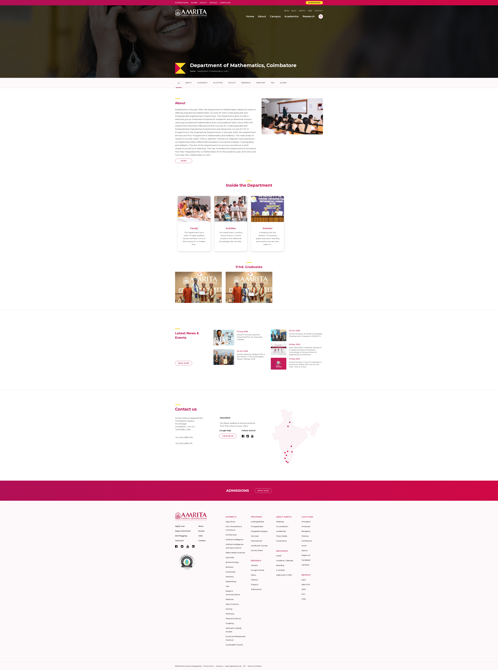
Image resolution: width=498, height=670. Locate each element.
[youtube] (252, 436)
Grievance (219, 666)
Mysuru (305, 550)
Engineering (231, 581)
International (182, 3)
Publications (256, 589)
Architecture (231, 535)
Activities (218, 83)
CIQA (304, 599)
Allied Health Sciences (235, 553)
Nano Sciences (232, 604)
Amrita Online (257, 550)
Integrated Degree (259, 531)
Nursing (229, 609)
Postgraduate (257, 526)
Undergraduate (257, 522)
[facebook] (243, 436)
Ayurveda (230, 557)
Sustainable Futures (234, 645)
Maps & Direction (183, 531)
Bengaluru (306, 531)
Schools (213, 3)
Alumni (194, 3)
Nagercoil (306, 555)
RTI (244, 666)
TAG (272, 83)
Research (246, 83)
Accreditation (282, 526)
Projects (254, 584)
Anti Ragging (181, 536)
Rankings (280, 522)
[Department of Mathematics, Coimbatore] (179, 83)
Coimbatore (307, 541)
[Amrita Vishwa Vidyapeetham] (191, 13)
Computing (230, 572)
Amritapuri (306, 522)
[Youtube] (187, 546)
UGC (303, 594)
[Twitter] (182, 546)
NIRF (304, 589)
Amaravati (306, 526)
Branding (280, 565)
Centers (254, 565)
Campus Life (225, 3)
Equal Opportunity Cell (233, 666)
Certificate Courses (259, 546)
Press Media (281, 536)
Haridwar (305, 565)
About (188, 83)
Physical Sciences (233, 618)
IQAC (304, 580)
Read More (183, 363)
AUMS (278, 556)
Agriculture (230, 522)
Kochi (304, 546)
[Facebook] (176, 546)
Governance (281, 541)
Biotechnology (232, 562)
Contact (318, 11)
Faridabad (306, 560)
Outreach (179, 541)
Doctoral (254, 536)
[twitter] (247, 436)
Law (227, 586)
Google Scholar (257, 570)
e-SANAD (280, 570)
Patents (254, 580)
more (183, 161)
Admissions (314, 3)
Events (302, 11)
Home (192, 71)
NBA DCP (306, 584)
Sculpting (230, 623)
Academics (202, 83)
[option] (249, 39)
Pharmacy (230, 614)
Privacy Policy (208, 666)
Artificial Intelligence (234, 539)
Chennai (305, 536)
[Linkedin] (193, 546)
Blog (294, 11)
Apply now (180, 526)
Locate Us (227, 436)
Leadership (281, 531)
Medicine (230, 599)
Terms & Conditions (255, 666)
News (286, 11)
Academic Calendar (284, 560)
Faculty (203, 3)
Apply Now (263, 491)
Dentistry (230, 577)
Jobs (310, 11)
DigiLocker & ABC (284, 575)
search (321, 16)
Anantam (260, 83)
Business (229, 567)
